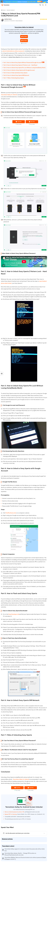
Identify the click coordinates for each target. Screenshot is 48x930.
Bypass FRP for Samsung (11, 814)
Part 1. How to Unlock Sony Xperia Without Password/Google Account (22, 62)
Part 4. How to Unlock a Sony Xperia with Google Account (19, 70)
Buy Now (24, 36)
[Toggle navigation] (45, 5)
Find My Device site (11, 513)
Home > (4, 10)
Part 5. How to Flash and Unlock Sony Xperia (15, 72)
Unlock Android (19, 20)
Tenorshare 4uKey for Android (24, 27)
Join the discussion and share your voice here (17, 833)
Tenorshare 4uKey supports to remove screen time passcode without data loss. (24, 849)
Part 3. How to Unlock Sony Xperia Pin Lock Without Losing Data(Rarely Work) (25, 67)
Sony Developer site (13, 614)
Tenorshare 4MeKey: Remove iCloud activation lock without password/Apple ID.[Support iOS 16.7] (25, 858)
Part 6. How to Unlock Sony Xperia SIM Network (16, 75)
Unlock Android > (11, 10)
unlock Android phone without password (13, 51)
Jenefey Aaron (8, 19)
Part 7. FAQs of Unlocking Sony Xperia (14, 78)
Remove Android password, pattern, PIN (14, 812)
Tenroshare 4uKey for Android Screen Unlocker (24, 807)
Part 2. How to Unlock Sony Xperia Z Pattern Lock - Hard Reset (20, 65)
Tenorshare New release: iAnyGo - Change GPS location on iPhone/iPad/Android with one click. (20, 854)
